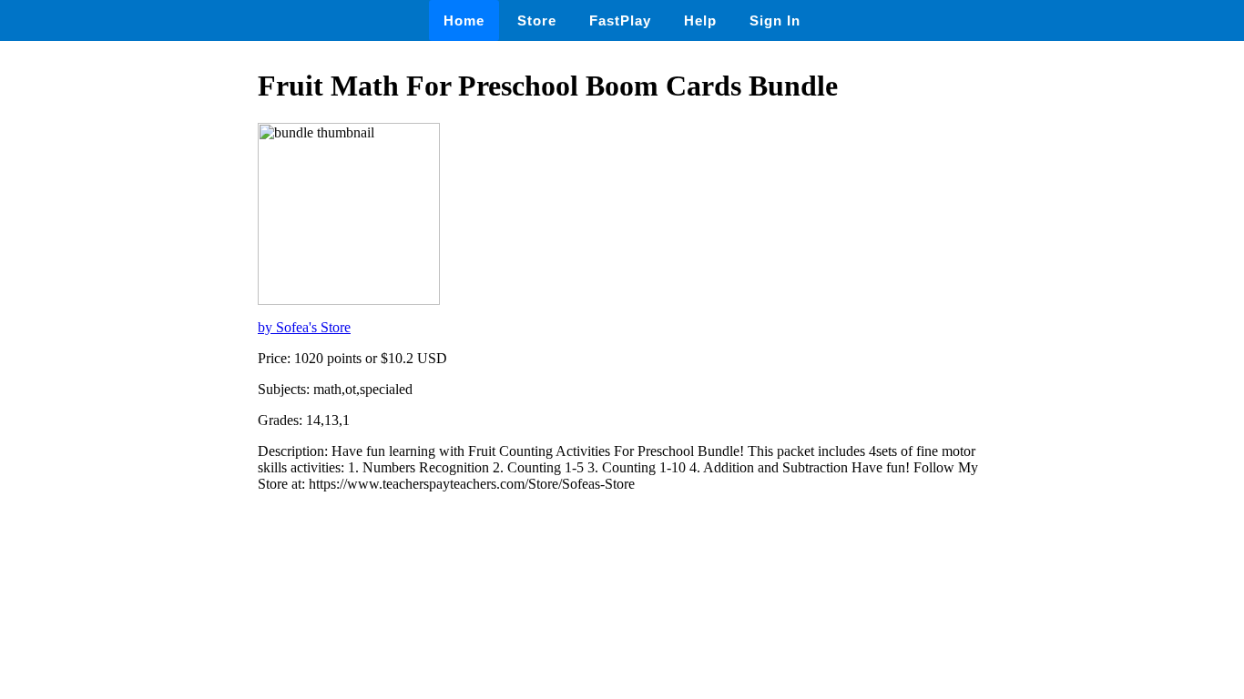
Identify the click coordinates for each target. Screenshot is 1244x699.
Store (536, 20)
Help (700, 20)
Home (464, 20)
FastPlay (620, 20)
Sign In (774, 20)
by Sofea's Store (304, 327)
